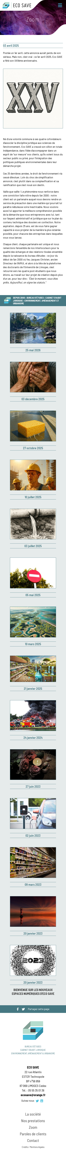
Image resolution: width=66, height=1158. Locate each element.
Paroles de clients (33, 1133)
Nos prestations (33, 1120)
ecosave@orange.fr (33, 1095)
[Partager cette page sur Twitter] (23, 1009)
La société (33, 1114)
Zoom (33, 1127)
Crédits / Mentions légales (33, 1147)
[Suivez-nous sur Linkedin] (41, 1101)
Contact (33, 1140)
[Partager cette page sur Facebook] (18, 1009)
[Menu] (60, 5)
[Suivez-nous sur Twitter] (37, 1101)
